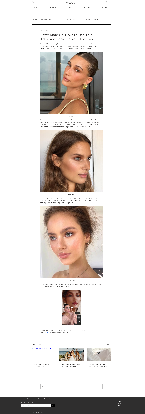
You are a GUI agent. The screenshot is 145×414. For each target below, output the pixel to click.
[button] (101, 189)
